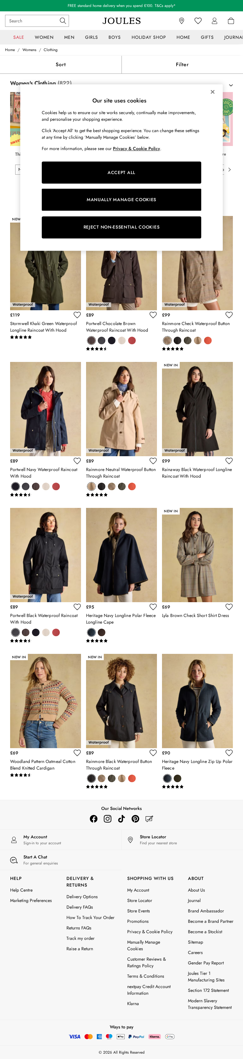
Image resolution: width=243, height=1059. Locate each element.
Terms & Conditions (145, 976)
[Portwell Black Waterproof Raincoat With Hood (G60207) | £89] (45, 555)
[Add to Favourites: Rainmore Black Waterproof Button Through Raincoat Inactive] (153, 753)
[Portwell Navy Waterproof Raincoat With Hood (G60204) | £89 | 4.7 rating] (45, 494)
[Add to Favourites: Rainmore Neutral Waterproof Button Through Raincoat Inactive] (153, 461)
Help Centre (21, 890)
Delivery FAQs (79, 907)
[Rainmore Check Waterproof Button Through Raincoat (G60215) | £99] (197, 263)
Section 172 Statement (208, 990)
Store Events (138, 911)
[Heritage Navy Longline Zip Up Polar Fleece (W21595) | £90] (197, 701)
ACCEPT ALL (121, 172)
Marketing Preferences (31, 900)
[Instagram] (108, 819)
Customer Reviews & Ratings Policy (146, 962)
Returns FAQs (78, 928)
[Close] (213, 92)
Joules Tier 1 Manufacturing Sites (206, 976)
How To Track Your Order (90, 917)
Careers (195, 952)
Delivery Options (82, 896)
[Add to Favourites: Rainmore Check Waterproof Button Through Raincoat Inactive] (229, 315)
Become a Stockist (205, 931)
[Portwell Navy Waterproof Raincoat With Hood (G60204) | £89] (45, 409)
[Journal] (149, 819)
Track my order (80, 938)
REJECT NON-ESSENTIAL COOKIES (122, 227)
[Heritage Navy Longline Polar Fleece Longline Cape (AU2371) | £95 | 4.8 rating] (121, 640)
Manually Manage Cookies (143, 945)
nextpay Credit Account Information (149, 989)
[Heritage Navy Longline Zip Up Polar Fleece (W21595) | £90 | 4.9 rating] (197, 786)
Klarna (133, 1003)
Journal (194, 900)
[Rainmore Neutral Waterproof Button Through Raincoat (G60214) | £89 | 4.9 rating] (121, 494)
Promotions (138, 921)
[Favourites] (198, 21)
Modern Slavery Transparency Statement (210, 1004)
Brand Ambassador (206, 911)
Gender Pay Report (206, 963)
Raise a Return (79, 949)
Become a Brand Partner (211, 921)
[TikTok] (121, 819)
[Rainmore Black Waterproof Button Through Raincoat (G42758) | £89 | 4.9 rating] (121, 786)
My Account (138, 890)
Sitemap (195, 942)
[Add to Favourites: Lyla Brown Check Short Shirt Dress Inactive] (229, 607)
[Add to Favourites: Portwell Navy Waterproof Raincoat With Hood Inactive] (77, 461)
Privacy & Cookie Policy (149, 931)
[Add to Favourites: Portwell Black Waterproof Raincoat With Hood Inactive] (77, 607)
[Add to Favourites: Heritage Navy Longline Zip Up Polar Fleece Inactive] (229, 753)
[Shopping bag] (231, 21)
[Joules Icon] (121, 20)
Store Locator (139, 900)
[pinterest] (135, 819)
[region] (121, 167)
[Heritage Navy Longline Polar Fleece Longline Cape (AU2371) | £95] (121, 555)
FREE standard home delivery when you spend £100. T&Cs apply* (122, 6)
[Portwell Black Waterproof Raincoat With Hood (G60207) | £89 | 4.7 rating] (45, 640)
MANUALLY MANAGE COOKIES (121, 199)
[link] (214, 21)
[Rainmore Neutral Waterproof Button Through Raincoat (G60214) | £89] (121, 409)
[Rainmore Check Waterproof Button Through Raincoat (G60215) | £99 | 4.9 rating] (197, 349)
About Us (196, 890)
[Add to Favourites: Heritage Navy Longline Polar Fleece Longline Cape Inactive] (153, 607)
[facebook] (94, 819)
